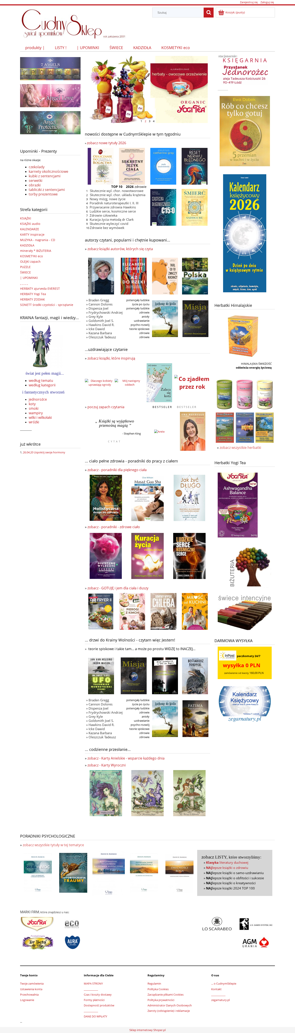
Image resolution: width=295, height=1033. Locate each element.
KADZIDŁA (27, 245)
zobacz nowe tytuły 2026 (106, 143)
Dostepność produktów (99, 1005)
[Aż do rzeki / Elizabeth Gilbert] (134, 276)
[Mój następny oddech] (129, 382)
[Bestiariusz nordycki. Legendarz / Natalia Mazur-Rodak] (195, 675)
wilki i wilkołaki (40, 417)
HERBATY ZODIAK (32, 299)
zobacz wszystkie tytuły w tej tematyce (53, 845)
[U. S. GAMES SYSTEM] (256, 924)
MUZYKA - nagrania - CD (37, 240)
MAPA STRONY (93, 983)
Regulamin (154, 983)
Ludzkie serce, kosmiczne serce (113, 211)
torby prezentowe (43, 194)
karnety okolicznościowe (48, 171)
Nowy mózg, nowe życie (107, 199)
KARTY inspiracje (32, 234)
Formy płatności (94, 1000)
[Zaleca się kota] (159, 382)
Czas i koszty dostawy (98, 994)
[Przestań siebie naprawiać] (165, 318)
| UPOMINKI (29, 278)
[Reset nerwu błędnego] (195, 166)
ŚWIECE (25, 272)
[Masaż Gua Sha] (147, 497)
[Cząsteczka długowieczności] (163, 207)
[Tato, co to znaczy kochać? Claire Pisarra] (165, 276)
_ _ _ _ (24, 283)
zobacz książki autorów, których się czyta (120, 248)
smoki (33, 408)
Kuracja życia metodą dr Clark (112, 219)
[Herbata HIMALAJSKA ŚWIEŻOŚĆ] (242, 335)
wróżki (34, 422)
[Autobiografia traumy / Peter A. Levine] (73, 873)
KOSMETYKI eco (31, 256)
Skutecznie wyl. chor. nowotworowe (116, 191)
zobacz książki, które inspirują (111, 358)
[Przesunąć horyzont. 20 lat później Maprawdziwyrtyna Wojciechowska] (101, 276)
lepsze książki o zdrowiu (227, 867)
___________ (91, 989)
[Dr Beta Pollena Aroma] (38, 942)
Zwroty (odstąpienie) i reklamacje (169, 1011)
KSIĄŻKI (25, 218)
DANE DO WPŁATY (95, 1016)
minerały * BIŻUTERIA (35, 251)
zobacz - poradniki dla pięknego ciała (117, 469)
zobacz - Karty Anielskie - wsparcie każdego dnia (126, 758)
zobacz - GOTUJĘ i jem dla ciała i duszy (117, 588)
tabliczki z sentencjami (47, 189)
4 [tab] (153, 120)
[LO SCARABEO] (217, 924)
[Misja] (195, 318)
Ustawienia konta (31, 989)
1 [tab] (141, 120)
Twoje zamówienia (32, 983)
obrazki (35, 185)
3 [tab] (149, 120)
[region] (147, 89)
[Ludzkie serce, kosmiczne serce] (189, 556)
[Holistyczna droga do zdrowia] (106, 497)
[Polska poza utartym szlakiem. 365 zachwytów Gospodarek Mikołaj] (195, 275)
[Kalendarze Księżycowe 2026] (244, 233)
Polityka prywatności (161, 1000)
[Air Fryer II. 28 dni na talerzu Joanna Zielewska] (101, 611)
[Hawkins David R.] (38, 873)
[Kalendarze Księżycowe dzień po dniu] (244, 701)
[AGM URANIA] (255, 942)
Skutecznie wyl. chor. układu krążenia (117, 195)
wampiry (36, 413)
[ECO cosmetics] (72, 926)
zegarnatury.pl (220, 1000)
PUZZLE (25, 267)
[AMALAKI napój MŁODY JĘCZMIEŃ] (224, 394)
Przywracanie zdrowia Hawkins (113, 207)
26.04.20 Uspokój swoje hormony (44, 452)
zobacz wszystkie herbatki (240, 447)
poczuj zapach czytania (105, 407)
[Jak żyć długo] (189, 497)
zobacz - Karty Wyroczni (106, 765)
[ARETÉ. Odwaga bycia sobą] (159, 431)
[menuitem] (35, 47)
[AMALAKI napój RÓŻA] (244, 394)
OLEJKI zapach (30, 261)
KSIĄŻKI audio (30, 224)
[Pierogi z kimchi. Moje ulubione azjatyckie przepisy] (132, 611)
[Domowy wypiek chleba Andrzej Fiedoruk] (163, 611)
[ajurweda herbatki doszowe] (225, 427)
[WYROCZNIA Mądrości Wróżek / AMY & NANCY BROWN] (106, 793)
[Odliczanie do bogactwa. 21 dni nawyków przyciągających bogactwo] (101, 166)
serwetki (35, 180)
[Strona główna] (75, 22)
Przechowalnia (29, 994)
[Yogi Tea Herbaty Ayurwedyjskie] (238, 505)
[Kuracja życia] (147, 556)
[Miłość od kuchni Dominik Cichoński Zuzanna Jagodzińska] (195, 611)
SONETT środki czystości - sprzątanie (46, 305)
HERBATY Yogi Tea (33, 294)
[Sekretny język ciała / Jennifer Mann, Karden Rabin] (132, 166)
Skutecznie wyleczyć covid (109, 223)
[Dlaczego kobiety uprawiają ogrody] (100, 382)
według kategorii (42, 385)
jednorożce (38, 399)
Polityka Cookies (158, 989)
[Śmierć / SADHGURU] (195, 207)
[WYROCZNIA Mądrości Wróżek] (147, 793)
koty (32, 403)
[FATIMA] (195, 718)
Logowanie (27, 1000)
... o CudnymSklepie (223, 983)
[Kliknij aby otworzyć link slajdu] (147, 89)
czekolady (36, 167)
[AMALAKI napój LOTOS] (265, 394)
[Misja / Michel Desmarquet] (134, 676)
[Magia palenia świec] (245, 612)
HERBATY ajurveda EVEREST (40, 288)
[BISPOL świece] (72, 942)
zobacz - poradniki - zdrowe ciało (113, 526)
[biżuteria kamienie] (249, 564)
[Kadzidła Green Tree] (50, 68)
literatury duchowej (227, 862)
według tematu (41, 380)
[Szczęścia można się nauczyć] (192, 431)
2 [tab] (145, 120)
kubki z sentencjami (44, 176)
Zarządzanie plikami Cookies (166, 994)
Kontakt (216, 989)
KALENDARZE (29, 229)
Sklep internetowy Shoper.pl (147, 1030)
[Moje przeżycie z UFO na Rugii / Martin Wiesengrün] (165, 676)
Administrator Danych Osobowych (170, 1005)
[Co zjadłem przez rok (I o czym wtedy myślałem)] (192, 382)
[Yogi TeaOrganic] (37, 924)
